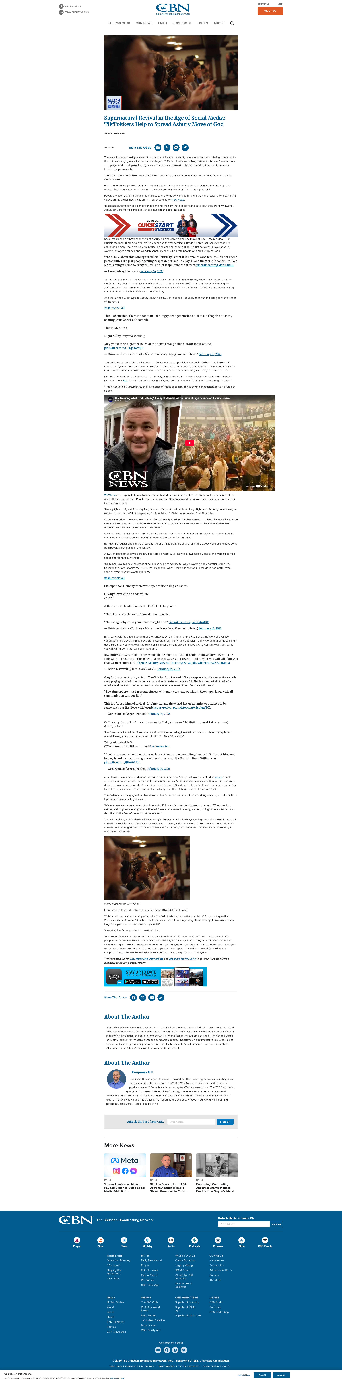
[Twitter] (167, 147)
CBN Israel (113, 1265)
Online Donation (185, 1260)
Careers (214, 1275)
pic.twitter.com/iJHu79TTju (122, 762)
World (110, 1307)
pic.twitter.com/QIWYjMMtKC (188, 622)
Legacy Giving (184, 1265)
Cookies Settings (211, 1366)
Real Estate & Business (183, 1285)
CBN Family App (151, 1330)
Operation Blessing (119, 1260)
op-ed (218, 777)
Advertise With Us (220, 1270)
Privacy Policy (131, 1366)
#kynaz (142, 662)
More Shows (148, 1325)
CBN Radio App (219, 1312)
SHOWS (146, 1297)
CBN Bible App (150, 1285)
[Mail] (176, 147)
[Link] (185, 147)
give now (270, 10)
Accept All (281, 1375)
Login (280, 4)
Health (111, 1317)
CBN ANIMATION (186, 1297)
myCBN (225, 1366)
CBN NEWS (144, 23)
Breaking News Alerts (182, 959)
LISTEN (202, 23)
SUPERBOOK (182, 23)
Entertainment (116, 1322)
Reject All (262, 1375)
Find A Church (149, 1275)
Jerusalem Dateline (153, 1320)
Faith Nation (148, 1315)
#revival (164, 662)
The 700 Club (119, 23)
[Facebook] (157, 147)
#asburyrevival (114, 308)
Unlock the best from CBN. (145, 1121)
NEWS (111, 1297)
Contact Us (263, 4)
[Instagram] (175, 1350)
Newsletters (217, 1260)
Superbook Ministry (187, 1302)
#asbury (153, 662)
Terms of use (116, 1366)
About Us (215, 1280)
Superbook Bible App (185, 1309)
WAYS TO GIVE (185, 1256)
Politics (111, 1327)
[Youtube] (158, 1350)
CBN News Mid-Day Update (146, 959)
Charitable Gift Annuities (184, 1277)
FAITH (162, 23)
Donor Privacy (147, 1366)
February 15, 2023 (210, 354)
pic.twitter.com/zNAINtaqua (211, 662)
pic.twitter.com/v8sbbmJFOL (192, 707)
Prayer (145, 1265)
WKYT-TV (110, 495)
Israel (110, 1312)
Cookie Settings (243, 1375)
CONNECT (216, 1256)
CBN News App (116, 1331)
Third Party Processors (188, 1366)
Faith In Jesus (149, 1270)
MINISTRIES (115, 1256)
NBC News (177, 199)
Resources (147, 1280)
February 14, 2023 (151, 271)
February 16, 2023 (210, 628)
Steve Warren (114, 133)
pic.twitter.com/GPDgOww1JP (123, 348)
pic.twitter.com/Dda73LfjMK (215, 265)
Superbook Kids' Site (188, 1315)
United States (115, 1302)
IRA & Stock (182, 1270)
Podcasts (215, 1307)
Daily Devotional (151, 1260)
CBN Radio (216, 1302)
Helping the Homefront (114, 1272)
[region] (171, 1375)
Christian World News (150, 1309)
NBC (125, 380)
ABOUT (219, 23)
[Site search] (232, 24)
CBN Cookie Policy (166, 1366)
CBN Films (113, 1278)
